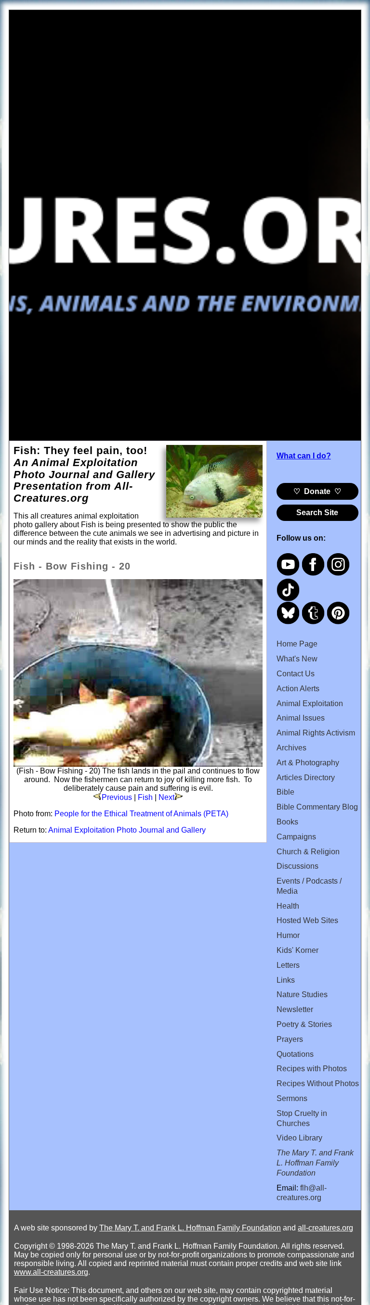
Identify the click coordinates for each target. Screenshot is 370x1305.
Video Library (299, 1138)
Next (166, 797)
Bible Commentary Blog (317, 807)
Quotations (295, 1054)
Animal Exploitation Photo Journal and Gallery (127, 830)
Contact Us (296, 674)
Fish (145, 797)
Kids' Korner (297, 950)
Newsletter (295, 1009)
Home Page (297, 644)
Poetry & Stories (304, 1024)
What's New (297, 659)
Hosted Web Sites (307, 920)
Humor (288, 935)
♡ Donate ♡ (317, 491)
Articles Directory (306, 777)
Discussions (297, 866)
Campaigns (296, 837)
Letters (288, 965)
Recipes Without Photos (318, 1083)
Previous (117, 797)
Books (287, 822)
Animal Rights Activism (316, 733)
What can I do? (304, 456)
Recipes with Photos (312, 1068)
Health (288, 906)
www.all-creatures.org (51, 1272)
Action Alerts (298, 688)
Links (286, 980)
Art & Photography (308, 763)
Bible (285, 792)
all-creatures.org (325, 1228)
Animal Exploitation (310, 703)
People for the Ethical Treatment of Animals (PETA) (141, 814)
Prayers (290, 1039)
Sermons (292, 1098)
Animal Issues (301, 718)
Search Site (317, 512)
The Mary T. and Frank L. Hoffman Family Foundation (190, 1228)
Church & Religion (308, 852)
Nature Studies (302, 994)
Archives (291, 748)
